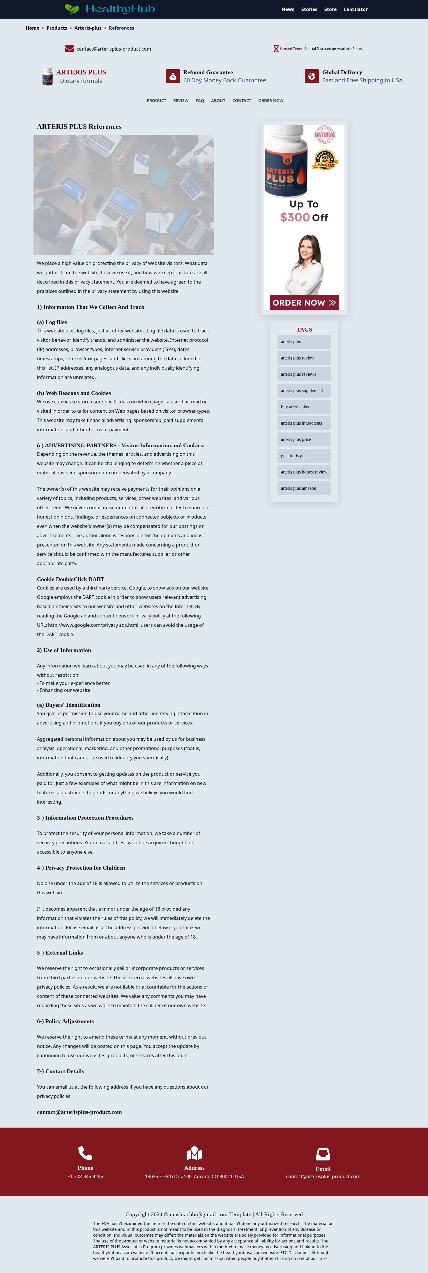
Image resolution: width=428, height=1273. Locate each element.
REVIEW (181, 100)
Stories (309, 9)
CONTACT (241, 100)
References (121, 28)
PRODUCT (156, 100)
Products (57, 28)
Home (32, 28)
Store (330, 9)
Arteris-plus (88, 28)
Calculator (356, 9)
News (288, 9)
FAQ (200, 100)
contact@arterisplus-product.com (323, 1176)
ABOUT (218, 100)
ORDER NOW (271, 100)
